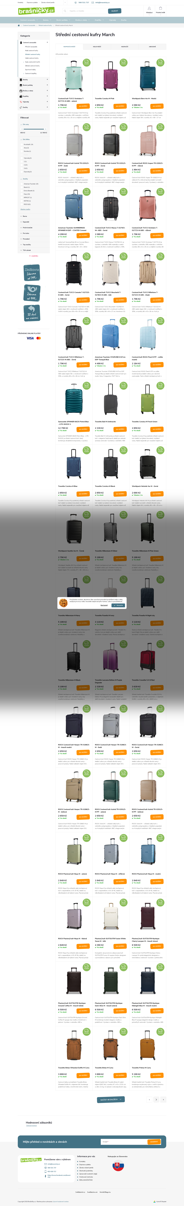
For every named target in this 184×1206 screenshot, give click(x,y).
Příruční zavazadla (31, 47)
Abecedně (152, 47)
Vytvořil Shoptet (161, 1202)
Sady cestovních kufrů (32, 62)
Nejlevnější (97, 47)
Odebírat (154, 1142)
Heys (26, 194)
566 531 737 (52, 1168)
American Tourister (31, 184)
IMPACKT (27, 198)
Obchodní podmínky (86, 1171)
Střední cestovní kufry (32, 54)
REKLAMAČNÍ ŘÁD (86, 1180)
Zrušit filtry (35, 256)
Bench (26, 187)
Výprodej (26, 102)
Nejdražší (124, 47)
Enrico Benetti (29, 191)
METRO (27, 201)
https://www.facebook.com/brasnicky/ (59, 1176)
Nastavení (104, 605)
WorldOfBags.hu (105, 1192)
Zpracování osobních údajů (88, 1174)
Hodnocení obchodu (86, 1177)
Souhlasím (119, 605)
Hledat (114, 11)
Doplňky (26, 96)
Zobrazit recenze (31, 1126)
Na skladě (28, 144)
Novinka (27, 151)
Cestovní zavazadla (29, 43)
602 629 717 (52, 1172)
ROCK (27, 204)
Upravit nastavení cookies (61, 1202)
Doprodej (27, 172)
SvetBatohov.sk (92, 1192)
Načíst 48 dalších (109, 1099)
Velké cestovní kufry (31, 58)
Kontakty (20, 3)
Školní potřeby (28, 85)
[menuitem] (29, 20)
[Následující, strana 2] (156, 1100)
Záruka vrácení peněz (48, 3)
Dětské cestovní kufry (32, 66)
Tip (25, 155)
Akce (26, 148)
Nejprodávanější (69, 47)
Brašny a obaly (28, 91)
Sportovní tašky (30, 70)
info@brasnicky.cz (54, 1164)
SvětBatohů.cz (80, 1192)
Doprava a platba (32, 3)
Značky (25, 107)
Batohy (25, 80)
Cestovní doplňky (31, 73)
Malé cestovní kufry (31, 51)
